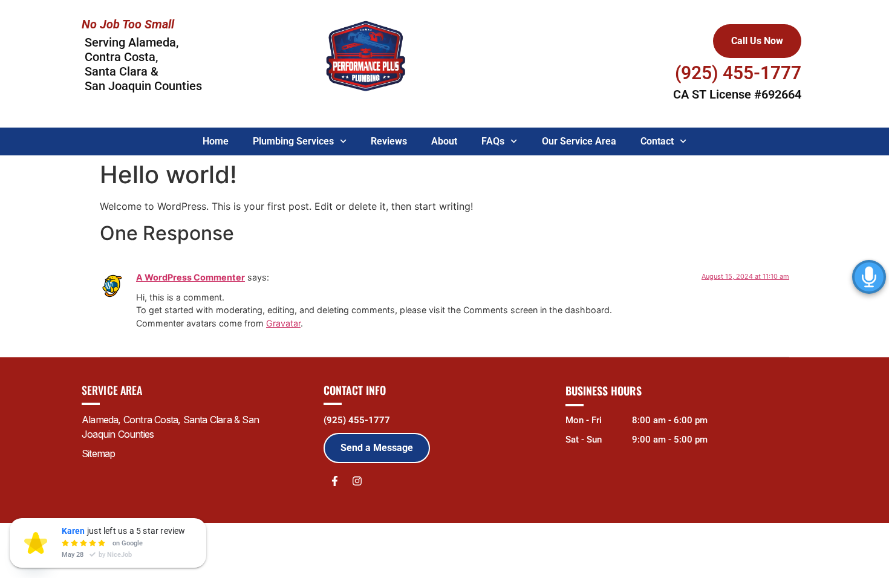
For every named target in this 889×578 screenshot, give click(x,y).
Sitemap (98, 453)
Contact (657, 141)
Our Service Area (579, 141)
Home (216, 141)
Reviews (389, 141)
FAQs (492, 141)
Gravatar (283, 323)
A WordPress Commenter (190, 277)
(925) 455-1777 (357, 420)
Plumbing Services (293, 141)
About (444, 141)
